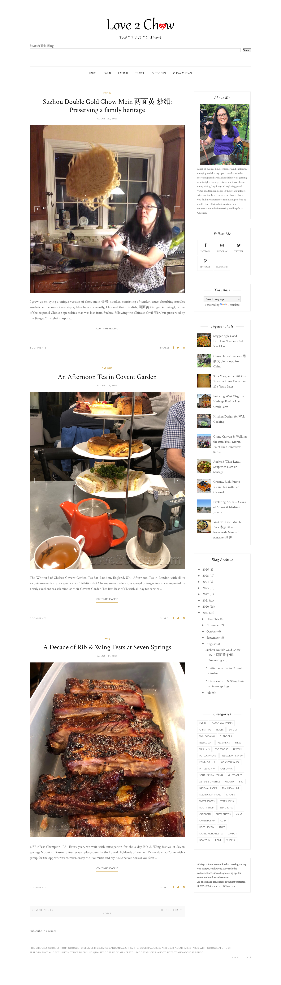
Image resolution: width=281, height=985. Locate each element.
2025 (205, 576)
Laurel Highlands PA (211, 833)
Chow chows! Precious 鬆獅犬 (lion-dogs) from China (229, 361)
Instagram (222, 251)
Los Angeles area (229, 762)
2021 (205, 600)
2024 (205, 582)
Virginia (231, 840)
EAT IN (107, 73)
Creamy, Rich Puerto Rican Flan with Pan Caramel (226, 487)
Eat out (123, 73)
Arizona (229, 781)
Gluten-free (235, 775)
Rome (218, 840)
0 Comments (38, 618)
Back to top (240, 957)
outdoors (159, 73)
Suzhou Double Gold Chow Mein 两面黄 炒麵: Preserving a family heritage (107, 105)
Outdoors (226, 736)
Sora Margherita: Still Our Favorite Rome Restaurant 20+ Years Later (230, 381)
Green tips (205, 729)
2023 (205, 588)
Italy (222, 827)
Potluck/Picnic (207, 755)
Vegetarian (224, 742)
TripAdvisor (222, 267)
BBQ (107, 638)
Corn (223, 820)
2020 (205, 607)
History (237, 749)
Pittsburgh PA (207, 768)
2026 (205, 569)
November (213, 625)
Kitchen (230, 794)
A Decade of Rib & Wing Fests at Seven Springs (107, 647)
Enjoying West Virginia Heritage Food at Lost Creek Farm (228, 401)
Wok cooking (207, 736)
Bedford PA (226, 807)
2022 (205, 594)
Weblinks (204, 749)
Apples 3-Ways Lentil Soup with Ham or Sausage (226, 467)
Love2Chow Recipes (221, 723)
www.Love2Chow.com (223, 886)
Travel (219, 729)
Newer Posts (43, 910)
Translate (234, 305)
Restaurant (205, 742)
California (226, 768)
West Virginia (227, 801)
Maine (239, 814)
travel (140, 73)
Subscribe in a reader (43, 931)
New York (204, 840)
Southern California (211, 775)
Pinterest (205, 267)
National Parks (208, 788)
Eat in (107, 93)
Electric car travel (210, 794)
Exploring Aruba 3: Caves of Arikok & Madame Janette (229, 507)
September (213, 638)
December (212, 619)
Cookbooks (221, 749)
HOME (92, 73)
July (208, 693)
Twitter (238, 251)
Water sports (206, 801)
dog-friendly (206, 807)
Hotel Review (206, 827)
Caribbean (205, 814)
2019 (205, 613)
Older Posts (172, 910)
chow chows (182, 73)
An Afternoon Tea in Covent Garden (107, 376)
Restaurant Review (232, 755)
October (211, 631)
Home (107, 913)
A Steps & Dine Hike (209, 781)
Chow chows (223, 814)
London (232, 833)
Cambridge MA (207, 820)
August (211, 644)
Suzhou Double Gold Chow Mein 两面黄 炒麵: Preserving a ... (222, 655)
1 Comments (38, 347)
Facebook (205, 251)
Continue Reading (107, 328)
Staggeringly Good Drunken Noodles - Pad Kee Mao (228, 341)
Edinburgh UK (207, 762)
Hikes (238, 742)
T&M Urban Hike (230, 788)
